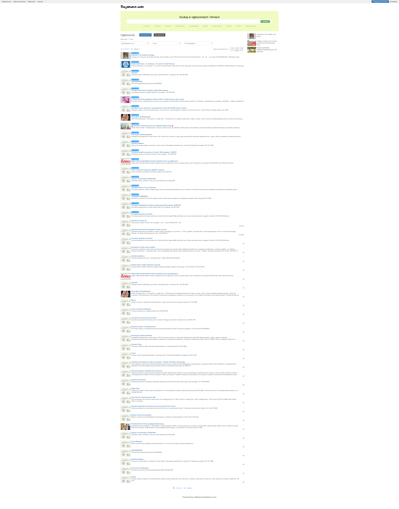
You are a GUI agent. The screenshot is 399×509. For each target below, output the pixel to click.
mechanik (157, 26)
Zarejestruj (393, 1)
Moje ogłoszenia (159, 35)
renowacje (146, 26)
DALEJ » (136, 49)
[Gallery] (232, 49)
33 (131, 49)
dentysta (229, 26)
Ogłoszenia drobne (19, 1)
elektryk (205, 26)
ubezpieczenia (217, 26)
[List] (236, 49)
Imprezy (40, 1)
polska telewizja (251, 26)
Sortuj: (220, 49)
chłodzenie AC (180, 26)
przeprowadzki (194, 26)
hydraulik (168, 26)
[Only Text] (241, 49)
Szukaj (265, 21)
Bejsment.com (6, 1)
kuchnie (239, 26)
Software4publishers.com (205, 497)
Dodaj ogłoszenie (145, 35)
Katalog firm (32, 1)
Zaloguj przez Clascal (380, 1)
